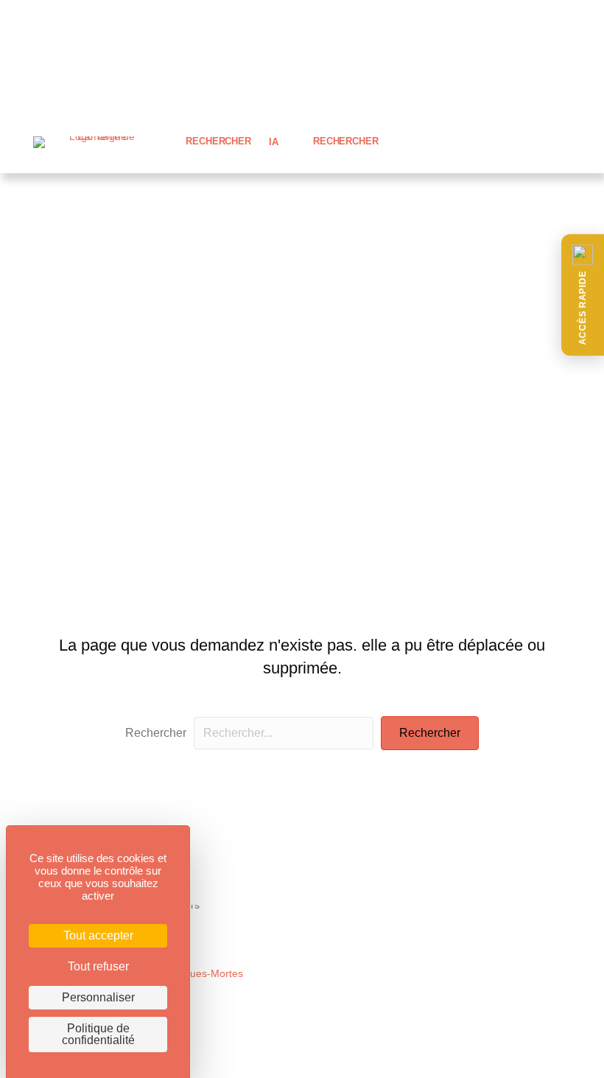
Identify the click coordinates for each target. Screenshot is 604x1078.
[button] (582, 295)
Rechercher (155, 733)
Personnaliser (98, 997)
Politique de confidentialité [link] (98, 1034)
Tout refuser (98, 966)
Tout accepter (98, 935)
